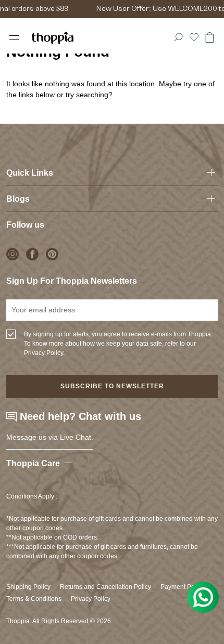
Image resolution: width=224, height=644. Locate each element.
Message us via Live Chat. (49, 437)
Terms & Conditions (33, 598)
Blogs (18, 198)
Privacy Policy (90, 598)
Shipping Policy (28, 586)
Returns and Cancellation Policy (105, 586)
